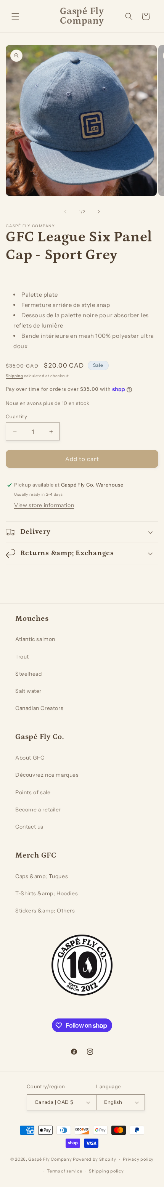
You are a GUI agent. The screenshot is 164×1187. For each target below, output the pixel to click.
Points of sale (32, 792)
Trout (22, 656)
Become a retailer (38, 809)
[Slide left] (65, 211)
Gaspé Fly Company (50, 1159)
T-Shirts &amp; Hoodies (46, 893)
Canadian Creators (39, 708)
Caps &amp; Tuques (41, 876)
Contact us (29, 826)
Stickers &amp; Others (45, 910)
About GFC (29, 757)
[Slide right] (98, 211)
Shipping (14, 375)
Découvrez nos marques (47, 774)
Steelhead (28, 673)
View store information (44, 505)
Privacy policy (138, 1159)
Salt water (28, 690)
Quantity (16, 416)
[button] (15, 16)
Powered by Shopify (94, 1159)
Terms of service (64, 1171)
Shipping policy (106, 1171)
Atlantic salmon (35, 639)
